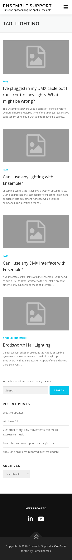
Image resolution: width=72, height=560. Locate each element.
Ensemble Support (27, 5)
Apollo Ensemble (15, 337)
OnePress (60, 546)
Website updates (13, 412)
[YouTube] (41, 519)
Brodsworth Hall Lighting (26, 345)
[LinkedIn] (30, 519)
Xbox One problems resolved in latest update (31, 452)
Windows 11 (10, 421)
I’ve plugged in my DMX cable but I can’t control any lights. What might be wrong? (35, 94)
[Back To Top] (36, 537)
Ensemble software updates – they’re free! (29, 443)
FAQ (5, 81)
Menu (65, 7)
